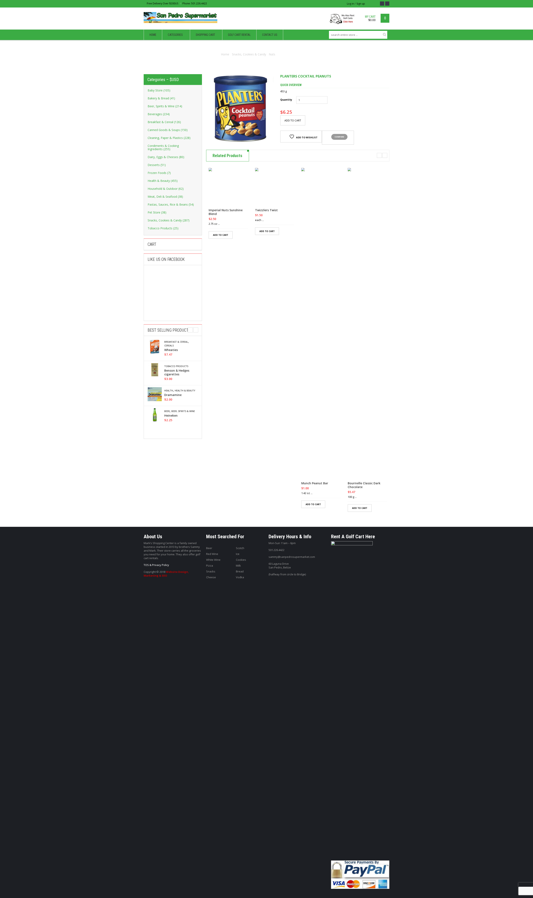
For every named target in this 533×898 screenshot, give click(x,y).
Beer (167, 411)
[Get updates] (387, 3)
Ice (237, 554)
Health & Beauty (185, 390)
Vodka (240, 577)
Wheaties (171, 350)
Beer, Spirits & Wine (183, 411)
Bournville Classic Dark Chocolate (364, 485)
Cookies (241, 560)
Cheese (211, 577)
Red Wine (212, 554)
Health (168, 390)
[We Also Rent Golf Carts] (343, 20)
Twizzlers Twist (266, 210)
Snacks (210, 571)
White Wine (213, 560)
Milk (238, 565)
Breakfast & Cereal (176, 341)
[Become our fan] (382, 3)
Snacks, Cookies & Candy (249, 54)
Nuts (272, 54)
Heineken (171, 415)
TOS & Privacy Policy (156, 565)
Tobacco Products (176, 366)
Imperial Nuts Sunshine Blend (226, 212)
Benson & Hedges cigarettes (176, 372)
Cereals (169, 345)
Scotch (240, 548)
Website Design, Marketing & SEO (166, 573)
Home (225, 54)
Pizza (209, 565)
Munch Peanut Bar (314, 483)
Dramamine (173, 395)
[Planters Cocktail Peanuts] (240, 108)
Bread (240, 571)
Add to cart (292, 120)
